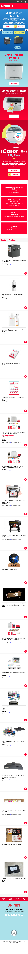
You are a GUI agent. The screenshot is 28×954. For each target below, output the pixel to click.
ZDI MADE (16, 942)
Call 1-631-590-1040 (14, 910)
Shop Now (15, 29)
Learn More (14, 25)
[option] (14, 30)
